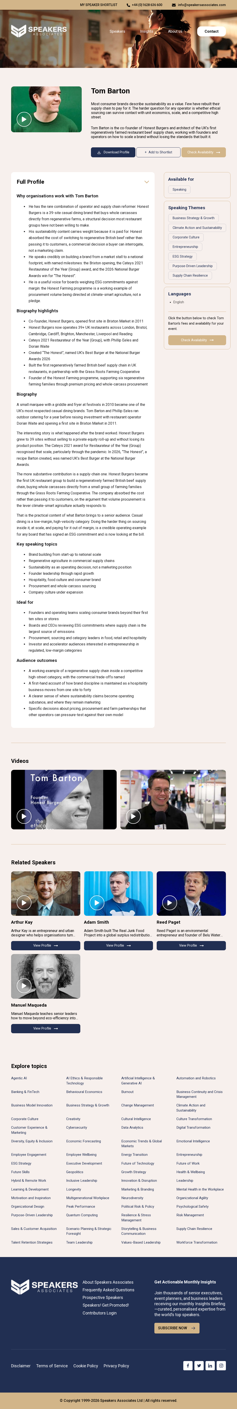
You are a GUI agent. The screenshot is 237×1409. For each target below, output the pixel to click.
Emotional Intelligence (193, 1141)
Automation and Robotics (196, 1078)
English (178, 302)
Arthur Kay (22, 922)
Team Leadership (79, 1242)
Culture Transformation (194, 1119)
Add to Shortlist (160, 152)
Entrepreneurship (185, 247)
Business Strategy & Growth (194, 218)
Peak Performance (80, 1206)
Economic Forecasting (83, 1141)
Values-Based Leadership (141, 1242)
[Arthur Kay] (45, 893)
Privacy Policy (116, 1365)
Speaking (179, 190)
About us (175, 31)
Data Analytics (132, 1127)
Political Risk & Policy (137, 1206)
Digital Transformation (193, 1127)
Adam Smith (96, 922)
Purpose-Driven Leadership (193, 266)
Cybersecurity (76, 1127)
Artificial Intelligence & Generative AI (138, 1080)
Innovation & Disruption (139, 1180)
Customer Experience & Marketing (29, 1129)
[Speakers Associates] (39, 31)
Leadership (184, 1180)
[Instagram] (221, 1365)
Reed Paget (168, 922)
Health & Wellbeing (190, 1172)
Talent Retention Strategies (32, 1242)
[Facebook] (188, 1365)
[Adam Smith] (118, 893)
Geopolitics (74, 1172)
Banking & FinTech (25, 1092)
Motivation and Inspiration (31, 1198)
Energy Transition (134, 1155)
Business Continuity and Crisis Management (199, 1094)
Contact (211, 31)
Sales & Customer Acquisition (34, 1229)
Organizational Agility (192, 1198)
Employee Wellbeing (81, 1155)
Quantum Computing (82, 1215)
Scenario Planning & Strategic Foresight (88, 1231)
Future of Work (188, 1163)
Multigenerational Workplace (87, 1198)
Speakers (117, 31)
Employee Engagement (28, 1155)
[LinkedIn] (210, 1365)
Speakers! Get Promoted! (106, 1305)
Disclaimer (21, 1365)
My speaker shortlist (98, 5)
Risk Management (190, 1215)
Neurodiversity (132, 1198)
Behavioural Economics (84, 1092)
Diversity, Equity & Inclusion (32, 1141)
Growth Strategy (133, 1172)
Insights (146, 31)
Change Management (137, 1105)
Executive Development (84, 1163)
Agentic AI (19, 1078)
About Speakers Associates (108, 1282)
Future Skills (20, 1172)
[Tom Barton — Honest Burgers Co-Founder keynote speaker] (46, 109)
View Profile (42, 946)
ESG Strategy (183, 257)
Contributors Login (100, 1313)
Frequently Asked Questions (108, 1289)
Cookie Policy (85, 1365)
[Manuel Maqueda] (45, 976)
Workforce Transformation (196, 1242)
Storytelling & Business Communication (138, 1231)
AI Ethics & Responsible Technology (84, 1080)
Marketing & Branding (137, 1189)
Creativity (73, 1119)
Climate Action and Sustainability (197, 228)
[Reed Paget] (191, 893)
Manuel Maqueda (29, 1005)
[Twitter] (199, 1365)
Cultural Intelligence (136, 1119)
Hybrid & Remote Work (28, 1180)
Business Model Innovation (32, 1105)
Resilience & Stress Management (136, 1217)
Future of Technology (137, 1163)
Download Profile (116, 152)
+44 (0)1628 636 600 (147, 5)
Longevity (73, 1189)
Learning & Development (30, 1189)
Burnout (127, 1092)
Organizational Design (27, 1206)
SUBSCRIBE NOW (172, 1328)
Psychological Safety (192, 1206)
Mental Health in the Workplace (200, 1189)
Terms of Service (52, 1365)
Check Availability (200, 152)
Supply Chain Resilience (190, 276)
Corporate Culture (186, 237)
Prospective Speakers (103, 1297)
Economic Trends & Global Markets (141, 1143)
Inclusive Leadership (81, 1180)
